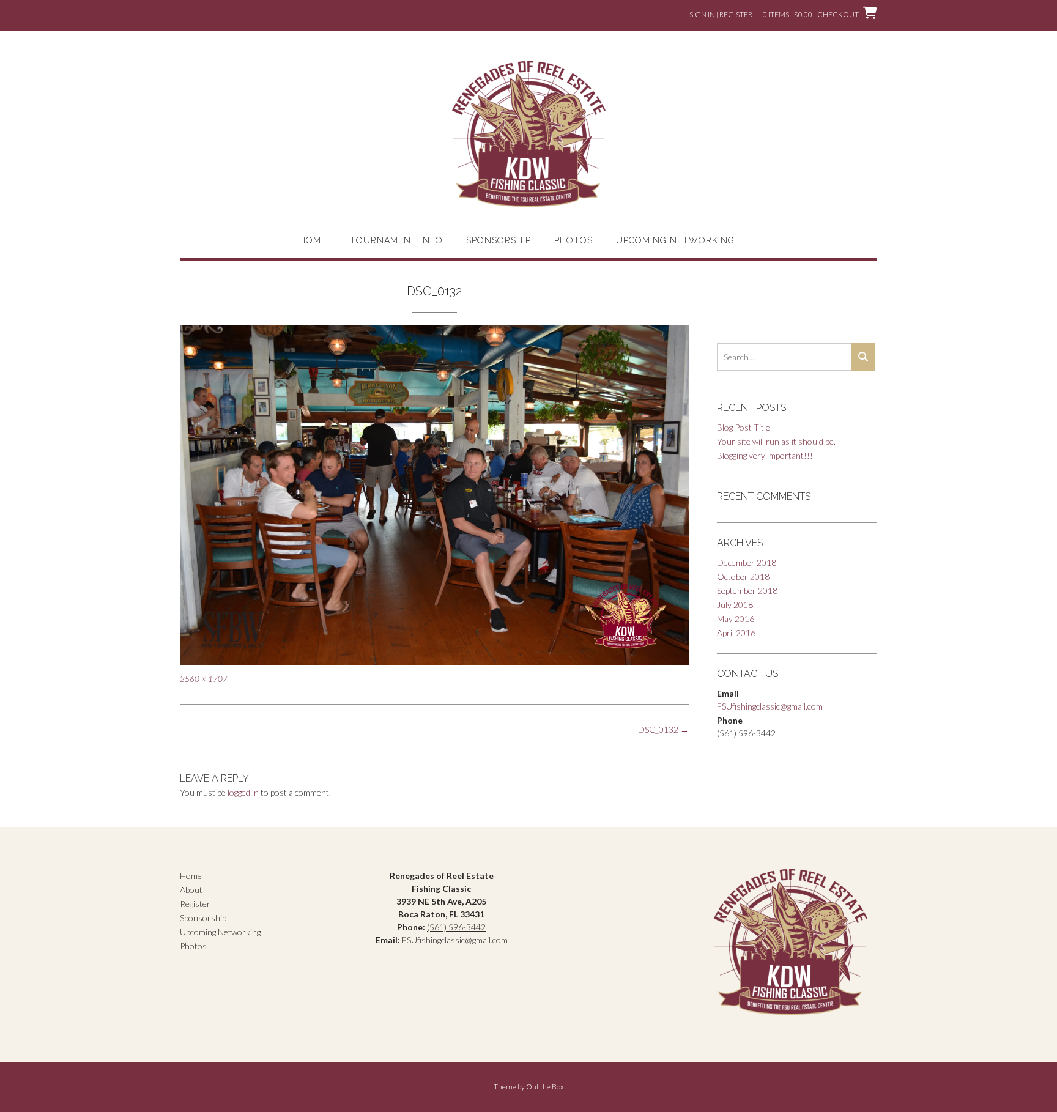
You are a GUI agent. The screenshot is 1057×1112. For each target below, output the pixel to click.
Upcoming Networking (675, 240)
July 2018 (735, 604)
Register (195, 904)
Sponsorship (498, 240)
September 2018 (747, 590)
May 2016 (735, 618)
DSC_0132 (663, 729)
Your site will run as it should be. (776, 441)
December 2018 (746, 562)
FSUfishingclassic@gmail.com (770, 706)
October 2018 (743, 576)
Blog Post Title (743, 427)
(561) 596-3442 (456, 927)
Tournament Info (396, 240)
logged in (243, 792)
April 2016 (736, 633)
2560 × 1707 (204, 679)
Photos (573, 240)
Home (313, 240)
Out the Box (545, 1086)
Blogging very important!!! (765, 455)
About (191, 889)
